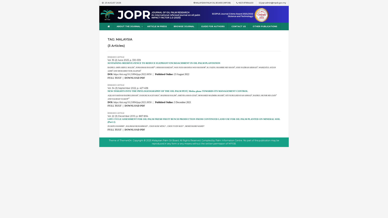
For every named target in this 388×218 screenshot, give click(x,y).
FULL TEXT (115, 78)
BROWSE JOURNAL (184, 26)
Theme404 (126, 140)
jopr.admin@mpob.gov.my (273, 3)
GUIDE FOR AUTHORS (213, 26)
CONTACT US (238, 26)
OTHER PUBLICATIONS (265, 26)
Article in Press (157, 26)
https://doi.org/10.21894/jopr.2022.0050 (133, 74)
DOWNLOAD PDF (135, 78)
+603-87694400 (245, 3)
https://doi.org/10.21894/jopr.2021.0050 (133, 102)
